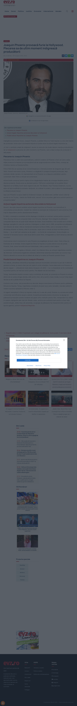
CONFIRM (27, 360)
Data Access (38, 365)
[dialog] (38, 353)
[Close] (64, 340)
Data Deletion (30, 365)
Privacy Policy (47, 365)
